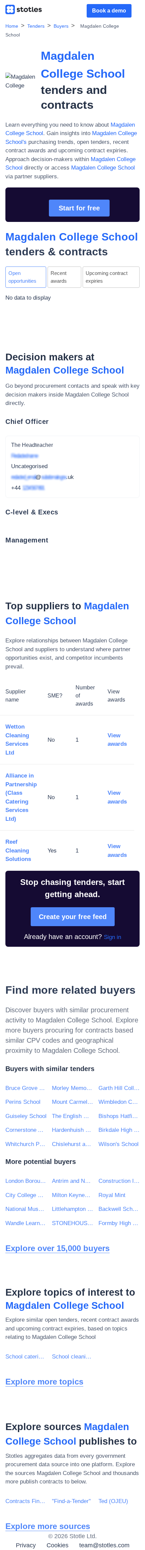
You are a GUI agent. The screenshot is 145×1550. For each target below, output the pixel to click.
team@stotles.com (104, 1545)
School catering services (26, 1356)
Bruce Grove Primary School (26, 1088)
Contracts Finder (26, 1501)
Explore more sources (47, 1526)
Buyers (61, 26)
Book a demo (109, 11)
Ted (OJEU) (113, 1501)
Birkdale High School (119, 1130)
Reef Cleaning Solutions (18, 850)
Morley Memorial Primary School (72, 1088)
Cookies (57, 1545)
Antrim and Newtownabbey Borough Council (72, 1181)
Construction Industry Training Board (119, 1181)
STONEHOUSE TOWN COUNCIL (72, 1223)
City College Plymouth (26, 1195)
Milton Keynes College (72, 1195)
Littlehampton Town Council (72, 1209)
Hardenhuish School (72, 1130)
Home (11, 26)
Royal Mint (111, 1195)
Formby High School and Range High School (119, 1223)
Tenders (36, 26)
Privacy (26, 1545)
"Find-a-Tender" (71, 1501)
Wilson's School (118, 1144)
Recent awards (59, 277)
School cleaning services (72, 1356)
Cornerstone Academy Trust (26, 1130)
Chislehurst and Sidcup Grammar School (72, 1144)
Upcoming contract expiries (106, 277)
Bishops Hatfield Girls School (119, 1116)
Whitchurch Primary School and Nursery (26, 1144)
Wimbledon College (119, 1102)
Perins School (22, 1102)
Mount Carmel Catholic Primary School (72, 1102)
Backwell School (119, 1209)
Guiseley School (26, 1116)
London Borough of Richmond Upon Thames (26, 1181)
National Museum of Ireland (26, 1209)
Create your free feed (73, 916)
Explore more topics (44, 1381)
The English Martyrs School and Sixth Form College (72, 1116)
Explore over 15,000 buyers (57, 1248)
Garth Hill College (119, 1088)
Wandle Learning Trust (26, 1223)
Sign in (112, 937)
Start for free (79, 208)
